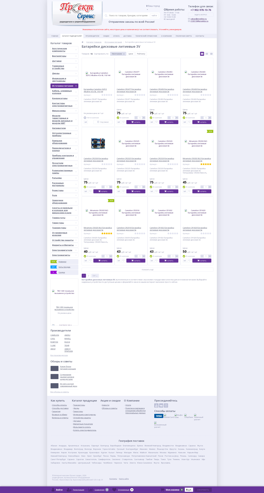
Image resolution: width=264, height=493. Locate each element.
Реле (54, 195)
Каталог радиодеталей (72, 36)
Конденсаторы (60, 98)
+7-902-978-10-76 (201, 10)
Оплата (116, 36)
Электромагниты (61, 255)
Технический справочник (146, 36)
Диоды (56, 73)
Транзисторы (59, 227)
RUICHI (67, 342)
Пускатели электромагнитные (62, 164)
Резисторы (58, 190)
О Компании (166, 36)
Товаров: (86, 53)
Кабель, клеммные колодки (62, 92)
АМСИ (52, 349)
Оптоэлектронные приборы (61, 134)
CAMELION (54, 335)
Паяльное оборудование (59, 141)
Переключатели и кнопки (61, 149)
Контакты (200, 36)
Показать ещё (147, 270)
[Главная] (82, 42)
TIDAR (66, 345)
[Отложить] (123, 122)
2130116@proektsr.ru (199, 21)
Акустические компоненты (59, 49)
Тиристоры (58, 222)
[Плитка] (202, 54)
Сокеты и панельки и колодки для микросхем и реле (62, 210)
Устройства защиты (63, 240)
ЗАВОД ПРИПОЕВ (68, 350)
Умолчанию (117, 53)
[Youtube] (156, 405)
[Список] (207, 54)
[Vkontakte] (161, 405)
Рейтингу (141, 53)
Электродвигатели (62, 250)
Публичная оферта (184, 36)
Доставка (127, 36)
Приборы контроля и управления (63, 156)
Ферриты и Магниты (63, 245)
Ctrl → (95, 275)
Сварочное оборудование (59, 201)
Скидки (106, 36)
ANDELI (67, 335)
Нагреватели (59, 128)
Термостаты (58, 217)
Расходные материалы (58, 184)
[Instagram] (166, 405)
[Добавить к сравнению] (86, 122)
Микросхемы (59, 110)
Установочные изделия (59, 233)
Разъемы (57, 178)
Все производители (59, 355)
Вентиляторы (59, 56)
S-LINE (53, 345)
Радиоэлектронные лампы (62, 171)
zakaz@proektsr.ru (199, 18)
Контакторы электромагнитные (62, 104)
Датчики (56, 61)
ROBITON (54, 342)
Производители (92, 36)
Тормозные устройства (58, 67)
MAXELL (67, 338)
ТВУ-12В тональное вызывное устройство (64, 308)
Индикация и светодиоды (59, 79)
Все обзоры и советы (59, 392)
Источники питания (62, 86)
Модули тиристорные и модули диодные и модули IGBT (62, 119)
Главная (54, 36)
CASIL (52, 338)
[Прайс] (211, 54)
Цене (131, 53)
